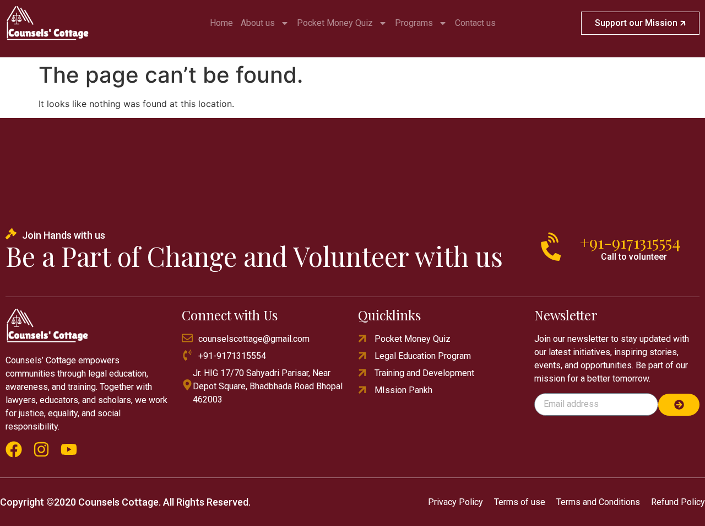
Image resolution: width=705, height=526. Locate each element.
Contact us (475, 23)
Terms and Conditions (598, 502)
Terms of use (519, 502)
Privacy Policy (455, 502)
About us (258, 23)
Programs (414, 23)
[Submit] (678, 405)
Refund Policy (678, 502)
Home (221, 23)
